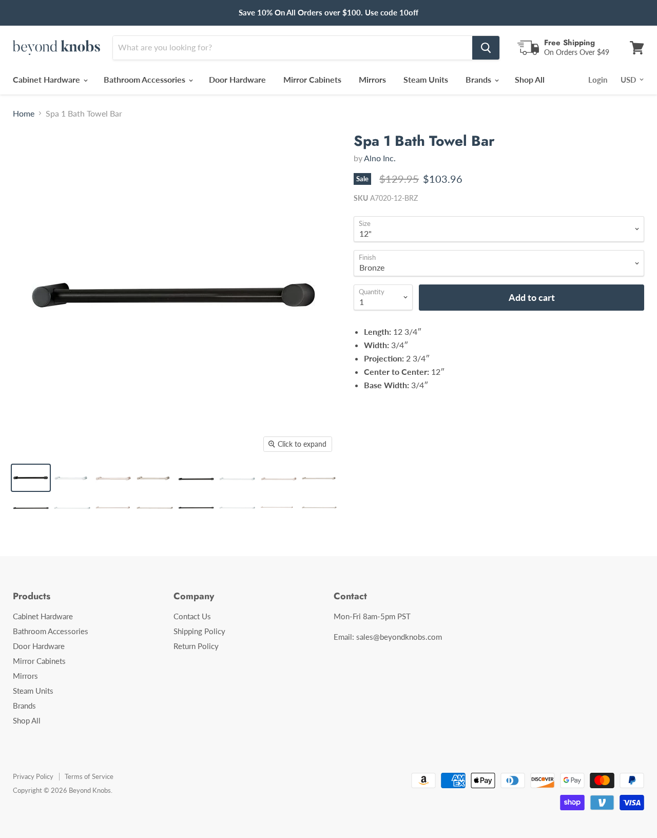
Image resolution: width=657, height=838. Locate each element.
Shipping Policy (199, 631)
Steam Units (425, 79)
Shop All (530, 79)
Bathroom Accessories (145, 79)
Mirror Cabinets (312, 79)
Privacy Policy (33, 776)
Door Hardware (237, 79)
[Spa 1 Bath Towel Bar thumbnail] (31, 478)
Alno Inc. (380, 158)
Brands (479, 79)
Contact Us (192, 616)
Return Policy (196, 646)
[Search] (485, 48)
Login (597, 79)
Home (23, 113)
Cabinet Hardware (47, 79)
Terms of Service (89, 776)
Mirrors (372, 79)
